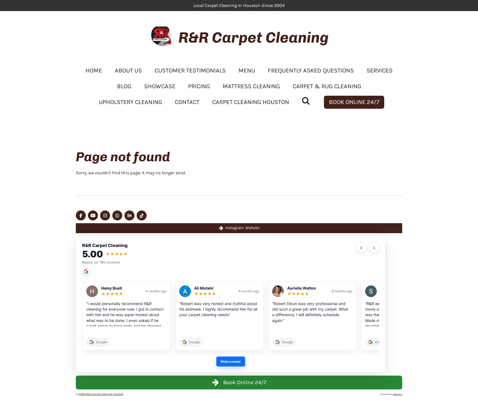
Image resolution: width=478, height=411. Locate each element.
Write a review (231, 361)
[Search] (306, 101)
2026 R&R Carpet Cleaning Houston (100, 394)
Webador (397, 394)
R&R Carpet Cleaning (253, 37)
